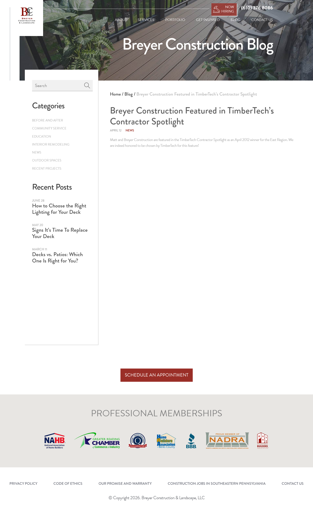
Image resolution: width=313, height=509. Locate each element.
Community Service (49, 128)
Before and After (47, 120)
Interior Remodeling (50, 144)
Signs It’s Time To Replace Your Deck (60, 233)
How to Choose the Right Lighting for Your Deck (59, 209)
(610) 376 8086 (257, 7)
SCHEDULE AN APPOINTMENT (156, 375)
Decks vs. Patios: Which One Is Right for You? (57, 257)
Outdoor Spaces (46, 160)
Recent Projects (46, 168)
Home (115, 94)
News (130, 130)
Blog (128, 94)
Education (41, 136)
